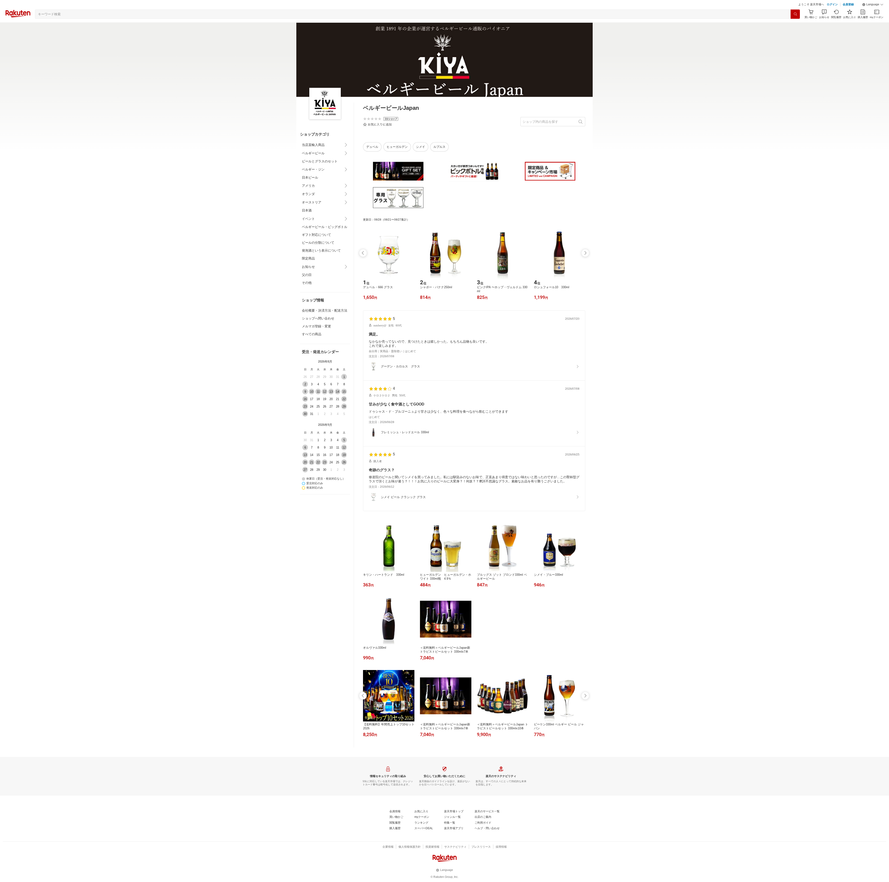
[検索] (795, 25)
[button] (872, 16)
